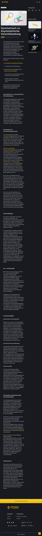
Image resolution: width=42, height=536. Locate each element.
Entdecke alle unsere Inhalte (20, 501)
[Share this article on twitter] (29, 10)
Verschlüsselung (15, 271)
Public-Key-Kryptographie (10, 71)
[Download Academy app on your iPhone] (24, 526)
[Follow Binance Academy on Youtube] (13, 522)
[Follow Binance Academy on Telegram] (11, 522)
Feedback (18, 518)
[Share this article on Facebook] (32, 10)
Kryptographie (9, 134)
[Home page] (5, 2)
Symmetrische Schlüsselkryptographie (13, 63)
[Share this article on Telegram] (35, 10)
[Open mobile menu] (39, 2)
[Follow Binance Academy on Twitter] (9, 522)
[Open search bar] (37, 2)
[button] (39, 2)
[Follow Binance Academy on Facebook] (7, 522)
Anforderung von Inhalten (21, 516)
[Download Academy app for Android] (31, 526)
